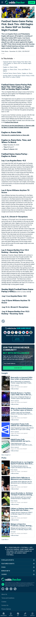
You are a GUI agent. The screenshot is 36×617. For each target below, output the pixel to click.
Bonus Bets (4, 615)
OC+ (18, 615)
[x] (15, 589)
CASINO (11, 615)
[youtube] (2, 589)
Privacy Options (6, 609)
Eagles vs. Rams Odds (10, 67)
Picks (3, 458)
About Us (4, 594)
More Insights (5, 455)
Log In (31, 2)
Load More (4, 539)
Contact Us (4, 605)
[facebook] (7, 589)
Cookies (3, 601)
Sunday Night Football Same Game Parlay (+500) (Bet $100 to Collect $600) (18, 76)
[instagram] (11, 589)
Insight (4, 373)
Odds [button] (25, 615)
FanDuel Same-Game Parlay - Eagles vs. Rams (17, 73)
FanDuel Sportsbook (11, 122)
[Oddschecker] (11, 579)
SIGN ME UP (18, 368)
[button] (32, 614)
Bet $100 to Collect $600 (22, 291)
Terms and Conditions (7, 598)
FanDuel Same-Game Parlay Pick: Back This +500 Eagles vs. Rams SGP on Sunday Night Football (17, 63)
